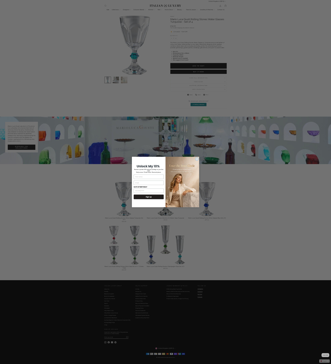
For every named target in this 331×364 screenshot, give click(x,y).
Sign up (149, 197)
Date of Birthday (140, 187)
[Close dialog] (196, 158)
